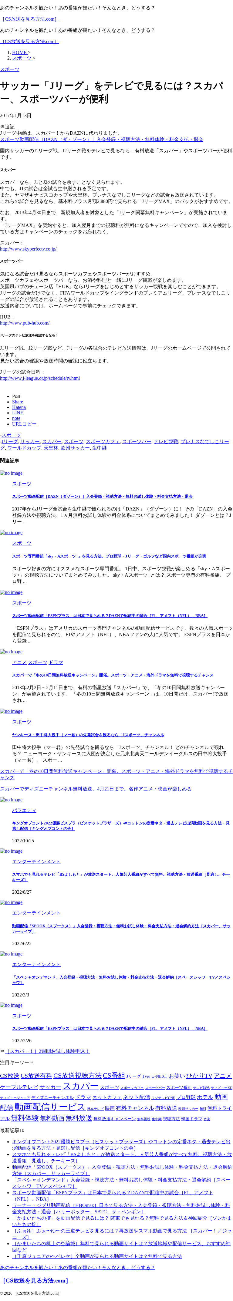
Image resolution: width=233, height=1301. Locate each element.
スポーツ (11, 435)
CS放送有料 (36, 1075)
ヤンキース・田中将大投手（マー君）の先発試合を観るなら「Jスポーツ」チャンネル (88, 735)
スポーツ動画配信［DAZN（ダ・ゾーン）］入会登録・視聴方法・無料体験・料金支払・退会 (101, 139)
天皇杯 (51, 447)
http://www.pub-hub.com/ (24, 322)
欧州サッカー (75, 447)
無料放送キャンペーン (114, 1119)
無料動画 (52, 1118)
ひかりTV (199, 1075)
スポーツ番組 (179, 1087)
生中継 (99, 447)
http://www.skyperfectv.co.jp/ (28, 248)
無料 (203, 1109)
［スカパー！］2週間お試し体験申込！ (47, 1051)
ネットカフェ (107, 1097)
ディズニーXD (221, 1088)
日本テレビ (95, 1109)
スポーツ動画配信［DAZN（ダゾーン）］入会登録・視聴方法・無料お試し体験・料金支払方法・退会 (102, 496)
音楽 (207, 1119)
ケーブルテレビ (19, 1087)
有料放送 (166, 1108)
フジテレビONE (163, 1098)
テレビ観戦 (166, 441)
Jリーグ (10, 441)
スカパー (52, 441)
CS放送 (9, 1075)
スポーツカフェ (103, 441)
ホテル (205, 1097)
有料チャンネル (135, 1108)
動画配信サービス (50, 1107)
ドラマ (83, 1097)
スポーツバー (136, 441)
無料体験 (25, 1118)
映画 (110, 1108)
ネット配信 (136, 1097)
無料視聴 (143, 1119)
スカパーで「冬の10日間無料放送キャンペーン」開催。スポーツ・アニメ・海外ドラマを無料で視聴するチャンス (113, 675)
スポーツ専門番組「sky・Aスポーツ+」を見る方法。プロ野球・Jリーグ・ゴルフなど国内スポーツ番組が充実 (109, 556)
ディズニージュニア (15, 1098)
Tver (146, 1076)
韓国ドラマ (191, 1119)
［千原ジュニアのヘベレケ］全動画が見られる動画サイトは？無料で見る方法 (97, 1256)
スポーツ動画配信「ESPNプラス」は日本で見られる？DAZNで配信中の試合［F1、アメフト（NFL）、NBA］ (110, 615)
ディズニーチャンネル (52, 1097)
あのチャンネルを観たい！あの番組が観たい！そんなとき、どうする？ (77, 1267)
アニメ (223, 1075)
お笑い (177, 1076)
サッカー (30, 441)
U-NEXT (159, 1076)
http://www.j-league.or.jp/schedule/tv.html (40, 378)
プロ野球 (186, 1097)
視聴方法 (171, 1119)
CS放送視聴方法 (77, 1075)
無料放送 (79, 1118)
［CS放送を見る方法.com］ (29, 19)
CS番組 (114, 1075)
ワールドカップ (24, 447)
